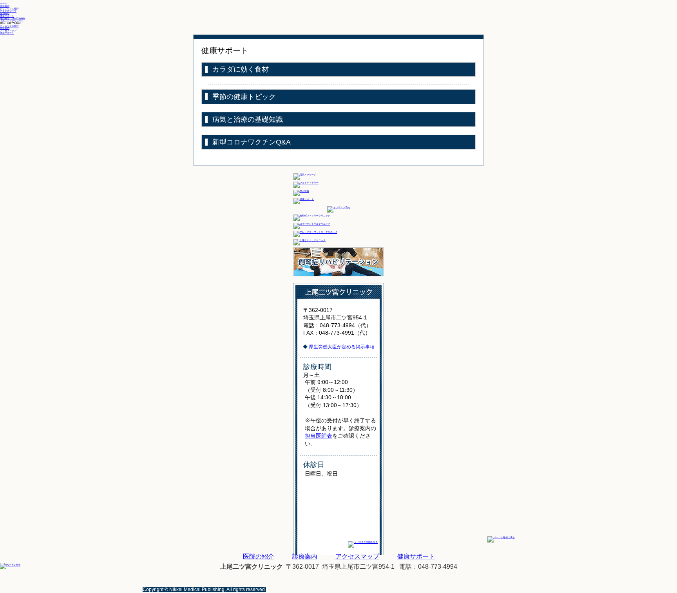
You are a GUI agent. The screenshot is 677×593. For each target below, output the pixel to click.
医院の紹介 (258, 556)
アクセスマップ (8, 30)
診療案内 (4, 28)
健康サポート (7, 32)
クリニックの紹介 (9, 25)
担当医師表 (318, 436)
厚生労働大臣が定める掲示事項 (342, 347)
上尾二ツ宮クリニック (12, 20)
